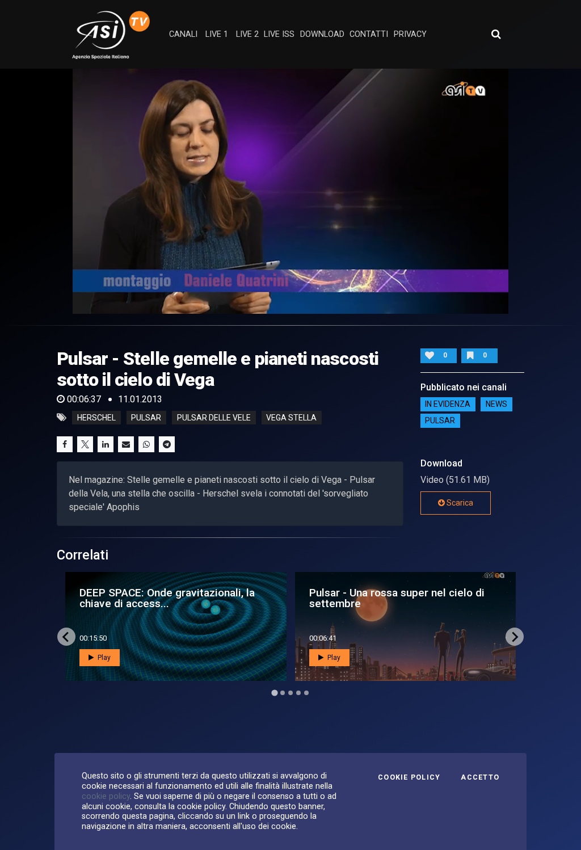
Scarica (459, 502)
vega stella (291, 417)
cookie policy (106, 796)
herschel (96, 417)
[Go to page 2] (282, 693)
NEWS (496, 404)
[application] (290, 191)
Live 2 (247, 34)
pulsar (146, 417)
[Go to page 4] (298, 693)
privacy (410, 34)
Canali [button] (183, 34)
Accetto (480, 777)
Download (322, 34)
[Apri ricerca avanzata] (496, 34)
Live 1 (216, 34)
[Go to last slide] (66, 637)
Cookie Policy (409, 777)
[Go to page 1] (274, 693)
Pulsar (440, 421)
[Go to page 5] (306, 693)
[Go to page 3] (290, 693)
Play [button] (103, 658)
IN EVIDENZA (447, 404)
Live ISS (279, 34)
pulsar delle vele (214, 417)
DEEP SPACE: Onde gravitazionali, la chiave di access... (167, 598)
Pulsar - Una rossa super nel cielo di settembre (397, 598)
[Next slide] (515, 637)
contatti (369, 34)
